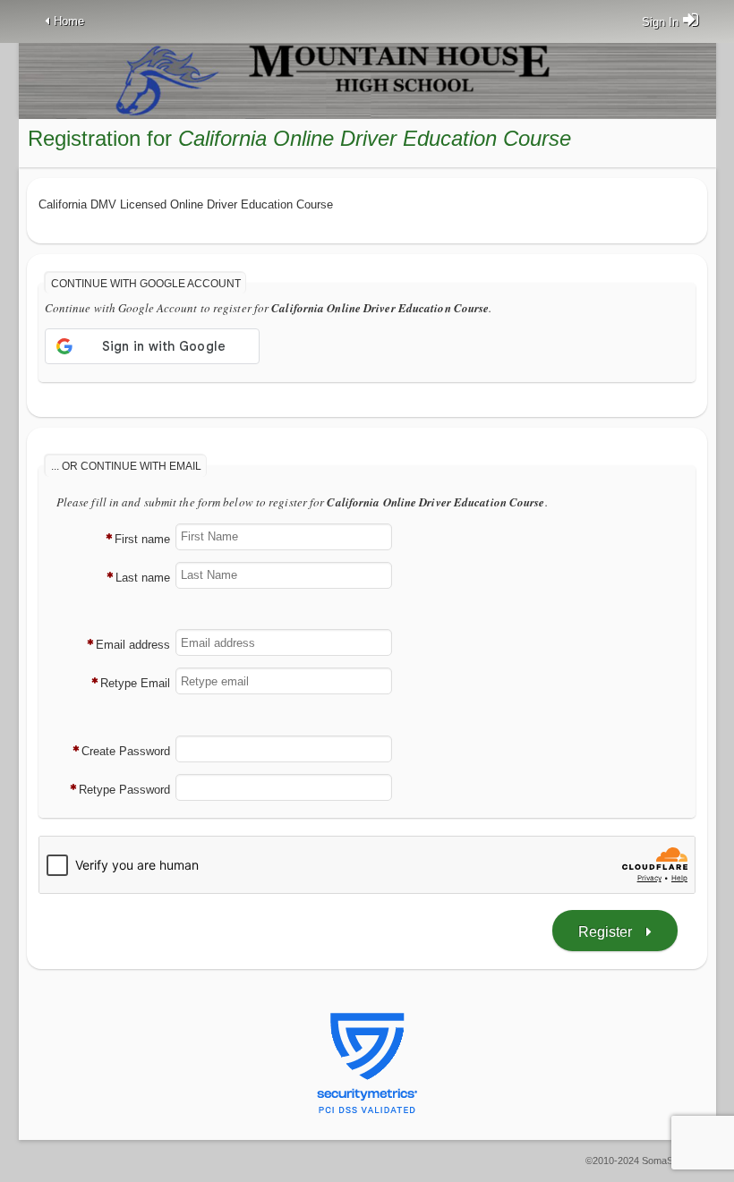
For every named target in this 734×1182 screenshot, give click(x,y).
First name (142, 539)
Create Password (125, 751)
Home (69, 21)
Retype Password (124, 789)
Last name (142, 577)
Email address (133, 644)
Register (605, 932)
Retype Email (135, 683)
